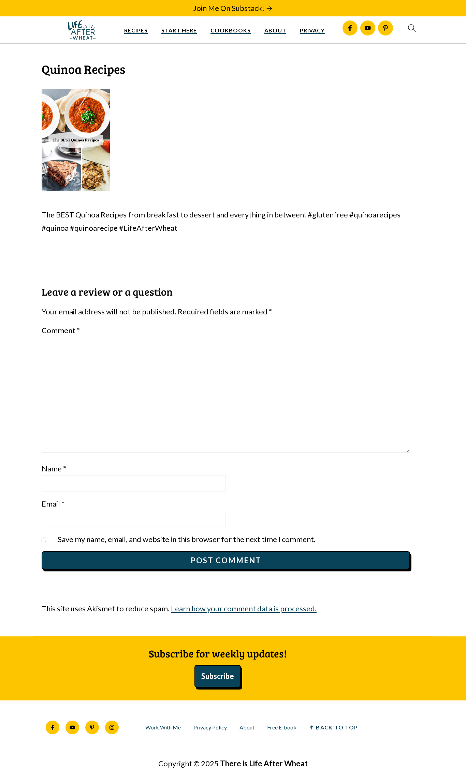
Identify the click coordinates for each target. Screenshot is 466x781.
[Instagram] (112, 727)
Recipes (136, 30)
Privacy (312, 30)
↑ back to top (333, 727)
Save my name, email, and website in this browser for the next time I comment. (187, 539)
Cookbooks (230, 30)
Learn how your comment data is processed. (244, 608)
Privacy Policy (210, 727)
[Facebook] (350, 28)
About (275, 30)
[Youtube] (367, 28)
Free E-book (281, 727)
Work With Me (163, 727)
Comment (61, 330)
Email (53, 503)
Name (54, 468)
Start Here (179, 30)
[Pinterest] (385, 28)
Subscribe (217, 676)
